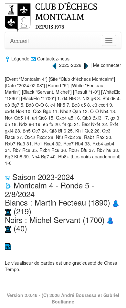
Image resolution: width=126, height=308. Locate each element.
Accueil (19, 40)
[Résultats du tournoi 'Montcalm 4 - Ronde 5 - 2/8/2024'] (8, 185)
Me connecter (107, 65)
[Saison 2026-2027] (86, 65)
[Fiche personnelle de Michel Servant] (110, 219)
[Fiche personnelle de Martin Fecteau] (115, 202)
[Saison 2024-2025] (54, 65)
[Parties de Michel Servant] (8, 228)
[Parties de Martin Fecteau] (8, 211)
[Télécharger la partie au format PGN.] (8, 246)
